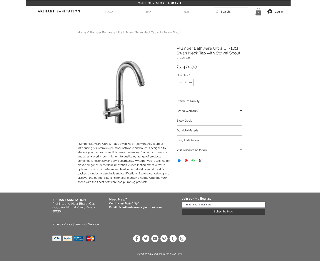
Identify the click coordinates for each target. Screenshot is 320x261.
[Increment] (190, 82)
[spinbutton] (185, 82)
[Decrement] (179, 82)
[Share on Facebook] (179, 161)
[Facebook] (136, 238)
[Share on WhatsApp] (193, 161)
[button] (186, 12)
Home (82, 32)
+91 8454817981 (130, 203)
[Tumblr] (173, 238)
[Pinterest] (164, 238)
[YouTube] (155, 238)
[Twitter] (145, 238)
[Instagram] (182, 238)
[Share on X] (200, 161)
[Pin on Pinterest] (186, 161)
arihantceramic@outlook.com (142, 207)
